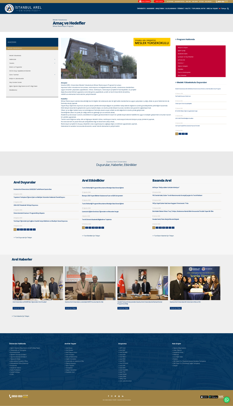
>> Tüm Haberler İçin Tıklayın (20, 316)
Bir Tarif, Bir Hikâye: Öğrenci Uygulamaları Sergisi (186, 111)
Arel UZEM (123, 376)
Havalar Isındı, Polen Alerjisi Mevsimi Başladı (165, 219)
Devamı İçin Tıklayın (19, 308)
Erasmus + (181, 63)
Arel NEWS (195, 1)
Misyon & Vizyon (183, 47)
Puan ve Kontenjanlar (184, 72)
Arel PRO (122, 361)
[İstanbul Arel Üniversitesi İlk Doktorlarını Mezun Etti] (195, 283)
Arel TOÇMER (124, 370)
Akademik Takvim (15, 368)
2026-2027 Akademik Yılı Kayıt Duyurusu (26, 205)
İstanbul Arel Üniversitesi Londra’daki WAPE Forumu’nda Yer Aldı (84, 302)
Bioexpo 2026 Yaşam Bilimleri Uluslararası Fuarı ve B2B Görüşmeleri (102, 196)
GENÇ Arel (123, 379)
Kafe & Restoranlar (71, 357)
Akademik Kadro (182, 54)
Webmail (176, 355)
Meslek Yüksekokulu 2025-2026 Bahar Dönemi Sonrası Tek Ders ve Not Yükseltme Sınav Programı (198, 89)
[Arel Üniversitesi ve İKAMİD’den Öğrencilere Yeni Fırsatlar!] (38, 283)
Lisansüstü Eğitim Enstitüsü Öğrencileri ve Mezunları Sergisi (100, 212)
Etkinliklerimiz (13, 90)
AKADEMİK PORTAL (179, 1)
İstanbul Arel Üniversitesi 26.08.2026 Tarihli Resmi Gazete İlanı (33, 189)
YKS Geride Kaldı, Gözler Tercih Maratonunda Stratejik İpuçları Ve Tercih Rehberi (177, 195)
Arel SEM (188, 1)
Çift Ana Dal (181, 60)
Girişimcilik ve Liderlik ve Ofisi (75, 361)
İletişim (201, 1)
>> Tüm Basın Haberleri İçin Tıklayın (163, 236)
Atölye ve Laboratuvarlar (16, 78)
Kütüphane (13, 366)
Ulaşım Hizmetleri (71, 370)
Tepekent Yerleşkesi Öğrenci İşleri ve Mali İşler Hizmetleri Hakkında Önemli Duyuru (39, 197)
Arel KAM (122, 355)
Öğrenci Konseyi (71, 363)
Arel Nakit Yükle (178, 357)
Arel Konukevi (70, 355)
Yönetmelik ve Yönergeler (18, 350)
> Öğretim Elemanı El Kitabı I (17, 355)
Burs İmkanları (182, 75)
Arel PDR (122, 366)
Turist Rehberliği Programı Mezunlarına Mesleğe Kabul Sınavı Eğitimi (103, 188)
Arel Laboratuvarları (126, 381)
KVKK (12, 374)
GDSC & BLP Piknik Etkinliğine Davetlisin (184, 118)
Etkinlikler (180, 69)
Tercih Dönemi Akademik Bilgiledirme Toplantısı (96, 219)
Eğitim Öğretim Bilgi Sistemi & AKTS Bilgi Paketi (23, 86)
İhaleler (175, 359)
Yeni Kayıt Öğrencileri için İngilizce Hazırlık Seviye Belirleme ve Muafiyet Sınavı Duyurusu (41, 221)
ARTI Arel (123, 348)
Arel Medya (69, 350)
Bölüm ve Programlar (15, 67)
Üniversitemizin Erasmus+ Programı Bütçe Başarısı (29, 213)
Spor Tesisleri (70, 366)
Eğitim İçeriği (181, 50)
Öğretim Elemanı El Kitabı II (18, 357)
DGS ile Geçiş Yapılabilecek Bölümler (20, 71)
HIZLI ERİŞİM (208, 1)
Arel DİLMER (123, 352)
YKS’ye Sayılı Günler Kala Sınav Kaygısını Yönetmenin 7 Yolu (170, 203)
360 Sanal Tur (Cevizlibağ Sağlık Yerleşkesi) (186, 363)
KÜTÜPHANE (170, 1)
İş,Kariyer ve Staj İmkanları (185, 57)
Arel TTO (122, 372)
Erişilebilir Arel (70, 372)
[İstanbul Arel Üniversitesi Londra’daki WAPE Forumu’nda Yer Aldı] (90, 283)
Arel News (69, 348)
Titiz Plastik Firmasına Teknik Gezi (183, 96)
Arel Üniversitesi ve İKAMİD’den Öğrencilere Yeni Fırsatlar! (29, 302)
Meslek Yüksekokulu (15, 55)
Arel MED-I (123, 357)
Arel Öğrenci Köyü (71, 352)
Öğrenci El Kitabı (15, 359)
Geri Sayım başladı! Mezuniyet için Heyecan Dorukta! (187, 126)
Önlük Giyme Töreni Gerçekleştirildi (183, 103)
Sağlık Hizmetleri (71, 359)
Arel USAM (123, 374)
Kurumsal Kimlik (15, 352)
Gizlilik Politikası (15, 372)
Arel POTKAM (124, 363)
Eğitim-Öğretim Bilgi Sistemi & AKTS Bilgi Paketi (25, 348)
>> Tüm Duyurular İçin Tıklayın (23, 238)
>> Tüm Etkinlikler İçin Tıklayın (91, 236)
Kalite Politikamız (15, 370)
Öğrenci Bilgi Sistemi (179, 348)
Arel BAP (122, 350)
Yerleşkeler (69, 368)
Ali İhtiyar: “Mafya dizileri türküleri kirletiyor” (165, 187)
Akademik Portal (178, 352)
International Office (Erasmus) (19, 363)
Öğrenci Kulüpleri (183, 66)
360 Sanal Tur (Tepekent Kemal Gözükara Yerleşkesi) (189, 361)
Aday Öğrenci (177, 350)
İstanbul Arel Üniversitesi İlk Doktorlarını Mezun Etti (185, 302)
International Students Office (19, 361)
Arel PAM (122, 359)
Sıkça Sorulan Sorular (15, 82)
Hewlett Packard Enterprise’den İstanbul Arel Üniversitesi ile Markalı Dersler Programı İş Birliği (139, 303)
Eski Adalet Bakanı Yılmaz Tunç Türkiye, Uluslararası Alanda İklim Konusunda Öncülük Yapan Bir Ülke (182, 211)
